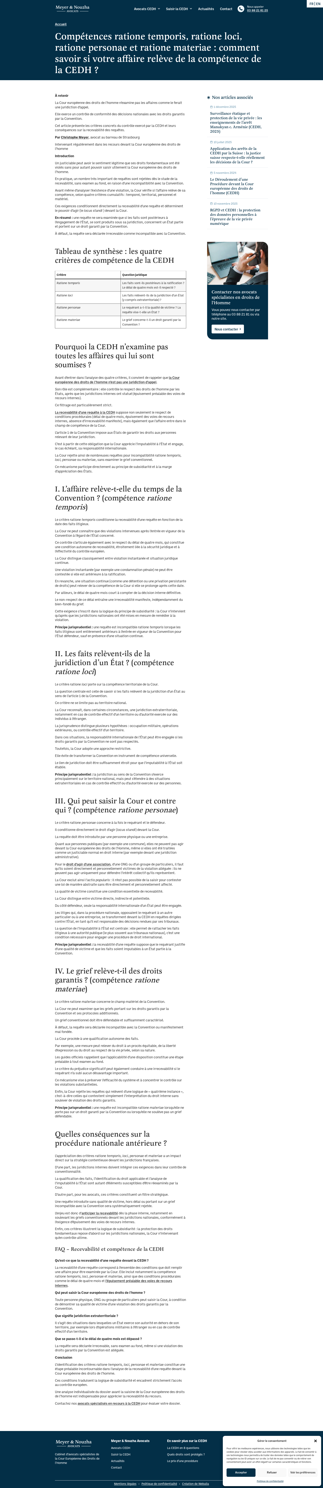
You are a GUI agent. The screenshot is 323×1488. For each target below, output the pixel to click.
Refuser (272, 1472)
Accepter (241, 1472)
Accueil (61, 24)
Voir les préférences (302, 1472)
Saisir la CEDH (177, 9)
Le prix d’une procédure (182, 1461)
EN (318, 3)
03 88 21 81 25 (257, 10)
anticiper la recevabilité (99, 1213)
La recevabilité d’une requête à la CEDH (85, 412)
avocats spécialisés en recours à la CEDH (109, 1403)
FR (311, 3)
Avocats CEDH (145, 9)
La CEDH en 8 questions (183, 1448)
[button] (315, 1441)
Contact (226, 9)
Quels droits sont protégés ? (186, 1454)
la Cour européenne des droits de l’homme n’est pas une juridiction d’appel (117, 379)
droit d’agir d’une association (88, 864)
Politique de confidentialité (270, 1481)
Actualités (206, 9)
